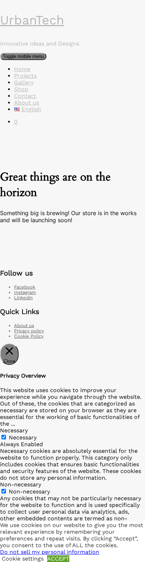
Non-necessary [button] (20, 484)
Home (22, 69)
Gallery (23, 82)
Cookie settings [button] (23, 558)
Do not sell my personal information (49, 552)
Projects (25, 75)
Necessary (23, 437)
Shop (21, 89)
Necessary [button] (14, 430)
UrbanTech (32, 20)
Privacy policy (29, 330)
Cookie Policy (29, 336)
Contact (25, 96)
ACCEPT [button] (58, 558)
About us (26, 102)
